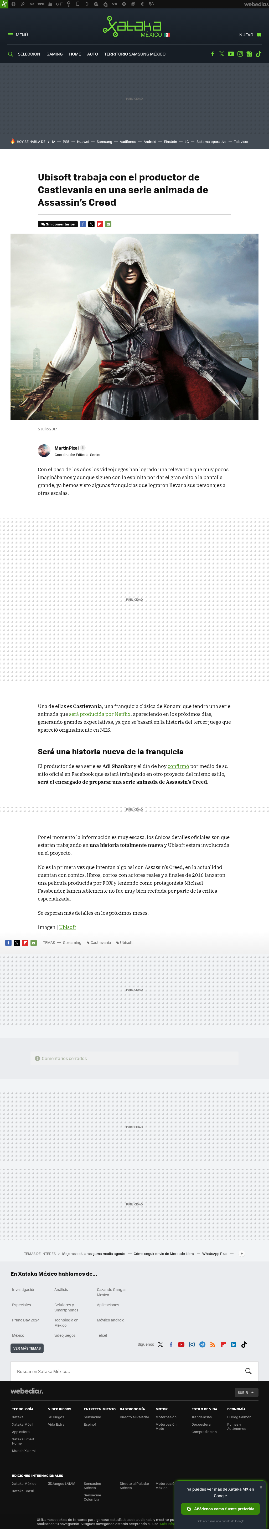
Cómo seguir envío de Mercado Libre (164, 1253)
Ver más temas (27, 1348)
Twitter (222, 54)
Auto (92, 54)
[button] (69, 448)
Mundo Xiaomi (23, 1450)
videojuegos (65, 1335)
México (18, 1335)
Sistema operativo (211, 141)
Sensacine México (92, 1485)
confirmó (178, 766)
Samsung (104, 141)
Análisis (61, 1289)
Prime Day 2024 (25, 1319)
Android (150, 141)
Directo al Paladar (134, 1416)
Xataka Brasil (23, 1490)
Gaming (54, 54)
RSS (213, 1343)
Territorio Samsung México (134, 54)
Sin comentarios (60, 224)
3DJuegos (56, 1416)
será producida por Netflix (100, 714)
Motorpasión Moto (166, 1426)
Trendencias (202, 1416)
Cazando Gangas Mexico (112, 1292)
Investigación (23, 1289)
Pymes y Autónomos (236, 1426)
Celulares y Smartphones (66, 1307)
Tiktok (258, 54)
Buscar (248, 1371)
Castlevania (101, 942)
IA (53, 141)
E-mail (108, 224)
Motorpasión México (166, 1485)
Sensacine (92, 1416)
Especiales (21, 1304)
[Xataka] (4, 4)
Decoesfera (201, 1424)
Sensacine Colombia (92, 1497)
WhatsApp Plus (215, 1253)
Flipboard (100, 224)
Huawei (83, 141)
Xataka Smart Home (23, 1441)
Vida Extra (56, 1424)
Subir (243, 1392)
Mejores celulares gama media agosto (94, 1253)
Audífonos (128, 141)
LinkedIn (233, 1343)
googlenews (249, 54)
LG (187, 141)
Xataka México (135, 27)
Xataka (18, 1416)
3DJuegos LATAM (61, 1483)
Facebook (212, 54)
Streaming (72, 942)
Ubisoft (67, 927)
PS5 (66, 141)
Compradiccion (204, 1431)
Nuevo (246, 35)
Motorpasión (166, 1416)
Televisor (241, 141)
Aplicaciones (108, 1304)
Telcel (102, 1335)
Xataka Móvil (22, 1424)
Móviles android (111, 1319)
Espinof (90, 1424)
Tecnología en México (66, 1322)
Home (75, 54)
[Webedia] (27, 1391)
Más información (174, 1523)
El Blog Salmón (239, 1416)
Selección (29, 54)
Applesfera (21, 1431)
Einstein (170, 141)
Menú (22, 35)
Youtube (231, 54)
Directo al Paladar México (134, 1485)
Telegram (202, 1343)
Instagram (240, 54)
